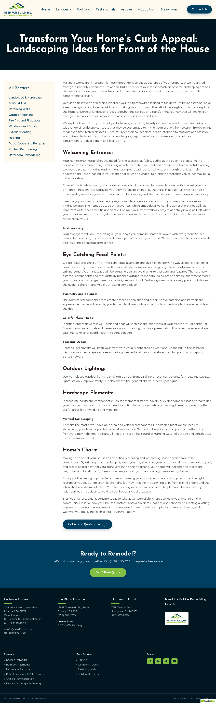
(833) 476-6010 (120, 615)
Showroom (169, 9)
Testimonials (105, 9)
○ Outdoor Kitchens (87, 674)
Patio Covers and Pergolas (27, 143)
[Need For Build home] (18, 9)
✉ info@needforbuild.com (19, 629)
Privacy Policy (180, 698)
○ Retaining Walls (86, 669)
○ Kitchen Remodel (15, 659)
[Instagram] (166, 661)
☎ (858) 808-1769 (15, 632)
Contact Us (199, 9)
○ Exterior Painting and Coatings (23, 683)
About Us (145, 9)
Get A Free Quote (108, 572)
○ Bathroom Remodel (17, 664)
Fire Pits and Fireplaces (24, 120)
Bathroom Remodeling (24, 155)
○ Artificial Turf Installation (19, 678)
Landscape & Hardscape (25, 97)
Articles (127, 9)
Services (62, 9)
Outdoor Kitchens (21, 114)
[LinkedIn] (158, 661)
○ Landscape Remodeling (19, 669)
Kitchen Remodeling (23, 149)
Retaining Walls (19, 109)
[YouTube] (174, 661)
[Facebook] (150, 661)
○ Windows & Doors (87, 664)
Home (45, 9)
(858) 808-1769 (67, 615)
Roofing (14, 137)
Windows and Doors (23, 126)
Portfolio (83, 9)
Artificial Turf (17, 103)
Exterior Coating (20, 132)
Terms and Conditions (201, 698)
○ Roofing (81, 659)
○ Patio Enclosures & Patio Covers (24, 674)
